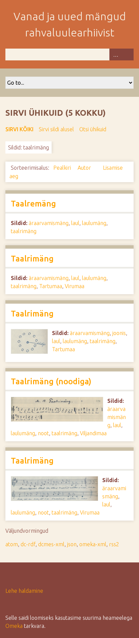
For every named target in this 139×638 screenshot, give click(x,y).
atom (11, 544)
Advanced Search (115, 54)
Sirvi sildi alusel (56, 129)
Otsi (127, 54)
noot (43, 433)
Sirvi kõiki (19, 129)
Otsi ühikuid (92, 129)
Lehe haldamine (24, 591)
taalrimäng (23, 231)
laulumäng (94, 223)
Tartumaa (50, 286)
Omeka (14, 626)
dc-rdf (28, 544)
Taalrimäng (32, 258)
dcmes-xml (51, 544)
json (72, 544)
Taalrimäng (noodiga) (51, 381)
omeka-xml (92, 544)
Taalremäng (33, 203)
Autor (85, 168)
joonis (119, 333)
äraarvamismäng (48, 223)
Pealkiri (62, 168)
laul (75, 223)
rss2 (114, 544)
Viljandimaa (93, 433)
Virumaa (74, 286)
